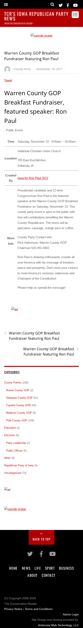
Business (66, 568)
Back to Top (42, 539)
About (32, 575)
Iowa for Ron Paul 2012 (33, 178)
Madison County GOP (19, 412)
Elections (9, 435)
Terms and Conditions (39, 609)
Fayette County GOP (18, 405)
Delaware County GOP (19, 397)
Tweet (8, 80)
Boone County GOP (17, 390)
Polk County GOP (16, 420)
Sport (50, 568)
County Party (22, 69)
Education (10, 427)
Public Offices (14, 450)
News (7, 457)
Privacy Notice (13, 609)
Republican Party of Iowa (18, 465)
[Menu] (6, 4)
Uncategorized (12, 472)
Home (13, 568)
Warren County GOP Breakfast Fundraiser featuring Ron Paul (32, 335)
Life (38, 568)
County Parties (13, 382)
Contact (49, 575)
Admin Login (71, 614)
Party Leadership (16, 442)
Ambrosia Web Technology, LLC (58, 625)
